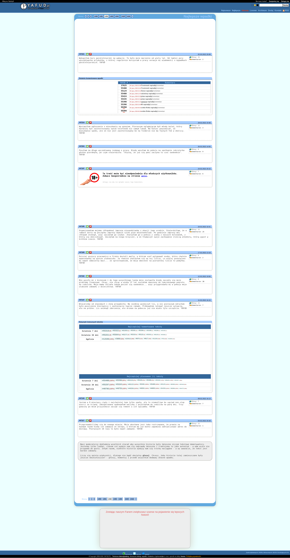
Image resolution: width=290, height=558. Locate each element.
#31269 (156, 338)
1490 (96, 16)
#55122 (133, 384)
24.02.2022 (202, 169)
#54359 (165, 388)
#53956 (174, 388)
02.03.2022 (202, 54)
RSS (287, 10)
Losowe (253, 10)
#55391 (134, 330)
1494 (117, 16)
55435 (124, 99)
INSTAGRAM (128, 554)
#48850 (154, 388)
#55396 (157, 330)
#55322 (117, 331)
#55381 (144, 384)
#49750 (121, 388)
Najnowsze (226, 10)
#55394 (142, 330)
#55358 (164, 330)
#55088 (164, 334)
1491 (101, 16)
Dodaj (270, 10)
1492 (106, 16)
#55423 (169, 380)
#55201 (106, 335)
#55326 (141, 380)
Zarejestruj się (274, 1)
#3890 (119, 339)
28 (198, 281)
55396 (124, 104)
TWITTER (138, 554)
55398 (124, 102)
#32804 (171, 338)
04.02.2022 (202, 421)
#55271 (125, 335)
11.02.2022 (202, 300)
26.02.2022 (202, 146)
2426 (128, 16)
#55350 (174, 384)
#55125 (157, 334)
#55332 (160, 380)
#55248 (183, 384)
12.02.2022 (202, 276)
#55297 (108, 384)
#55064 (117, 335)
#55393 (125, 330)
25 (198, 232)
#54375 (183, 388)
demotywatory (124, 556)
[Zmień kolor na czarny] (257, 5)
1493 (111, 16)
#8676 (139, 338)
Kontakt (278, 10)
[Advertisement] (27, 279)
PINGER (147, 554)
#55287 (178, 380)
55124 (124, 91)
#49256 (133, 388)
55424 (124, 96)
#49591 (144, 388)
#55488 (108, 380)
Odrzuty (245, 10)
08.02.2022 (202, 398)
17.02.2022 (202, 253)
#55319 (106, 331)
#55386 (150, 380)
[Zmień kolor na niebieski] (252, 5)
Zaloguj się (285, 1)
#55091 (149, 334)
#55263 (121, 384)
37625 (124, 85)
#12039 (108, 339)
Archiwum (262, 10)
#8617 (147, 338)
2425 (123, 16)
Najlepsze (236, 10)
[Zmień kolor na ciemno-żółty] (255, 5)
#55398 (150, 330)
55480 (124, 94)
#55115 (142, 334)
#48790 (108, 388)
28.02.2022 (202, 123)
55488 (124, 88)
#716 (164, 338)
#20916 (129, 339)
